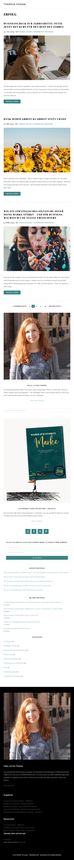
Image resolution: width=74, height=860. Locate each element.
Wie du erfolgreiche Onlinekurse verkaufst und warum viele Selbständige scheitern (32, 602)
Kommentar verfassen (44, 32)
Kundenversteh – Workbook (14, 825)
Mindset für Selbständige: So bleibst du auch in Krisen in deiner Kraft (27, 586)
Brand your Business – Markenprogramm (19, 804)
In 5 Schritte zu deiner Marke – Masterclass (20, 830)
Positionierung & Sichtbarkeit (13, 663)
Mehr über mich (9, 785)
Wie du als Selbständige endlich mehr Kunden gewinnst (23, 590)
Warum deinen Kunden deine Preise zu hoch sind (21, 615)
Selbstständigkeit (10, 672)
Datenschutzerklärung (50, 855)
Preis (5, 667)
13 (45, 306)
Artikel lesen (12, 101)
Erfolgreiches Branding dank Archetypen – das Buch (23, 812)
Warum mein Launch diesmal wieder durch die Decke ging (24, 577)
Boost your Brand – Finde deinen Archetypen (21, 806)
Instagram (7, 839)
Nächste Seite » (56, 306)
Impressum (34, 855)
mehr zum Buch (37, 521)
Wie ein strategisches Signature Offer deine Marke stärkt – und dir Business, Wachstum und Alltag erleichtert (34, 214)
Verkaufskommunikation (12, 676)
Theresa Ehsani (15, 4)
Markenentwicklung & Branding (14, 650)
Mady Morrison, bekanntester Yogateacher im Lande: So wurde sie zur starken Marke (33, 609)
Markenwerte (8, 654)
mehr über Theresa (37, 401)
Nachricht (21, 842)
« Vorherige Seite (20, 306)
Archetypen (8, 641)
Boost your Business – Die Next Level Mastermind (22, 809)
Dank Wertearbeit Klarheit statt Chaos (35, 119)
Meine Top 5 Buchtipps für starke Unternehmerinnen (22, 622)
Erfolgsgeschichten (10, 646)
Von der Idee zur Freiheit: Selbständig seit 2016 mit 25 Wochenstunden (28, 581)
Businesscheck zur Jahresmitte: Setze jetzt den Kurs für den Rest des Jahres (34, 25)
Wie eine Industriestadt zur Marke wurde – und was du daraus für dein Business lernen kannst (36, 572)
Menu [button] (68, 4)
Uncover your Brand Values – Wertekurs (19, 801)
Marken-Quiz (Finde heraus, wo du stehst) (19, 828)
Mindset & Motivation (11, 659)
